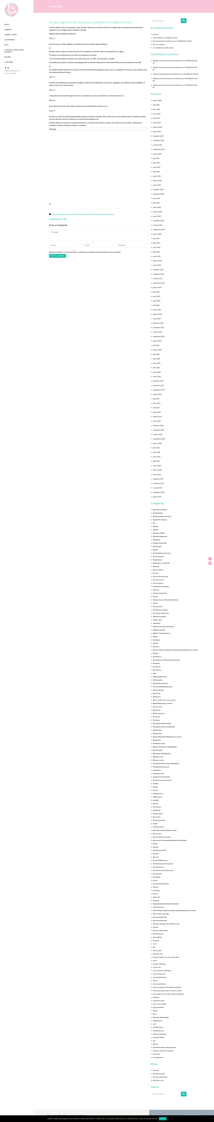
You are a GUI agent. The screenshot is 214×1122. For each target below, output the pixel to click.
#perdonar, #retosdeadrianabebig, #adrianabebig (169, 840)
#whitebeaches (158, 934)
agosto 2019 (157, 394)
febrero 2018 (157, 470)
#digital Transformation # (161, 633)
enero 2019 (157, 421)
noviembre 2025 (158, 140)
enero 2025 (157, 185)
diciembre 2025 (158, 136)
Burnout (156, 34)
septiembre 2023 (159, 229)
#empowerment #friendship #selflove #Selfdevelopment (83, 214)
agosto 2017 (157, 497)
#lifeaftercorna (158, 757)
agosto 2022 (157, 287)
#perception (157, 834)
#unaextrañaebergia (160, 917)
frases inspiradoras (159, 984)
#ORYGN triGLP (158, 827)
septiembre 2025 (159, 149)
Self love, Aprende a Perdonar (163, 1051)
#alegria (155, 526)
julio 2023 (156, 238)
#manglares (157, 770)
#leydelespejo (158, 750)
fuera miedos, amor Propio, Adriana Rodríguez (168, 994)
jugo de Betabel (158, 1007)
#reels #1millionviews (160, 860)
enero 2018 (157, 474)
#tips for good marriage (161, 914)
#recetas (156, 854)
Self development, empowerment (164, 1047)
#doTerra (156, 647)
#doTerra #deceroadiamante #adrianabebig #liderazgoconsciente (175, 650)
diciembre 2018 (158, 425)
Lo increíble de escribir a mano (163, 48)
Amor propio (157, 950)
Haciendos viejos (159, 1001)
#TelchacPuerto (158, 907)
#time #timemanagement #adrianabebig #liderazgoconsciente (174, 910)
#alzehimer (156, 540)
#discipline (156, 640)
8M (154, 947)
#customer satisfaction (161, 613)
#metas (155, 787)
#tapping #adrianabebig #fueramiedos (166, 904)
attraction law (158, 954)
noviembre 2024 (158, 194)
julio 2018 (156, 448)
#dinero (155, 636)
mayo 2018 (156, 457)
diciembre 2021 (158, 323)
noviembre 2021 (158, 327)
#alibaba (155, 530)
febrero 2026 (157, 127)
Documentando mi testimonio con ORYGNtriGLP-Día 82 (178, 74)
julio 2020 (156, 354)
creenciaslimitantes (159, 977)
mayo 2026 (156, 114)
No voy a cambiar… (159, 44)
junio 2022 (156, 296)
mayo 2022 (156, 301)
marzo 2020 (157, 372)
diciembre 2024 (158, 189)
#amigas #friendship (160, 543)
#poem (155, 844)
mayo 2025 (156, 167)
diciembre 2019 (158, 381)
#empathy (156, 663)
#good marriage (158, 690)
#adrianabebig (158, 513)
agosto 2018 (157, 443)
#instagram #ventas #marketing (164, 727)
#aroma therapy (158, 556)
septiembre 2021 (159, 336)
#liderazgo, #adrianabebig (161, 753)
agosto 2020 (157, 350)
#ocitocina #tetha (159, 820)
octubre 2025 (157, 145)
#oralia (155, 824)
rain (154, 1041)
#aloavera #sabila (159, 533)
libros (155, 1014)
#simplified (156, 877)
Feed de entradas (159, 1074)
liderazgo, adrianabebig (161, 1017)
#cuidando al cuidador (160, 610)
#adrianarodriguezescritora (162, 516)
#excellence (157, 670)
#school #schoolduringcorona (163, 870)
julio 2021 (156, 345)
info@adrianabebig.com (12, 71)
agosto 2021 (157, 341)
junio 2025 (156, 163)
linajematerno (157, 1021)
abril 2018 (156, 461)
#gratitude (156, 693)
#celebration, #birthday (161, 586)
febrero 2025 (157, 180)
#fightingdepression (160, 677)
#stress (155, 894)
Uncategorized (158, 1057)
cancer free (157, 967)
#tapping (156, 900)
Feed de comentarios (160, 1077)
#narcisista (156, 817)
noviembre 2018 (158, 430)
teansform (156, 1054)
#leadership (157, 740)
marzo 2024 (157, 207)
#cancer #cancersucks (160, 576)
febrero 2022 (157, 314)
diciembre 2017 (158, 479)
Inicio (6, 24)
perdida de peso (158, 1031)
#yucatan (156, 940)
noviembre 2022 (158, 274)
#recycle (156, 857)
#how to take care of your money (164, 700)
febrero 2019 (157, 416)
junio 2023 (156, 243)
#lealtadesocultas (159, 743)
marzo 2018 (157, 465)
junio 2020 (156, 359)
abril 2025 (156, 172)
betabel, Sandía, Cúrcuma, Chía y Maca (166, 957)
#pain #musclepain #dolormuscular (165, 830)
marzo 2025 (157, 176)
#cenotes (156, 590)
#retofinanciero (158, 867)
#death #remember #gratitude (163, 626)
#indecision (157, 710)
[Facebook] (210, 559)
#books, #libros (158, 570)
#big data (156, 566)
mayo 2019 (156, 403)
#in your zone (157, 707)
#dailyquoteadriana (159, 616)
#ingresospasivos (159, 713)
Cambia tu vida (10, 35)
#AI (154, 523)
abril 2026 (156, 118)
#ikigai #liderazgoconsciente (162, 703)
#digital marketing (159, 630)
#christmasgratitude (160, 593)
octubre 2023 (157, 225)
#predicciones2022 (159, 850)
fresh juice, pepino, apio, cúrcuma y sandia (167, 991)
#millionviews (157, 797)
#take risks (156, 897)
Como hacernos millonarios (162, 970)
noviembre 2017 (158, 483)
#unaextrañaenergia (160, 920)
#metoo (155, 790)
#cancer (155, 573)
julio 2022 (156, 292)
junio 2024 (156, 198)
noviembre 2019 (158, 385)
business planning (159, 964)
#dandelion (156, 623)
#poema (155, 847)
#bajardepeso (157, 560)
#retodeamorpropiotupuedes (163, 864)
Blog (6, 45)
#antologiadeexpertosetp (162, 553)
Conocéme (8, 62)
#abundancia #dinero (160, 510)
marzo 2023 (157, 256)
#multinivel (156, 810)
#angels (155, 550)
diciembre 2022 (158, 270)
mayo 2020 (156, 363)
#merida (155, 783)
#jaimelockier (157, 730)
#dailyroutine (157, 620)
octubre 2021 (157, 332)
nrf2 (154, 1024)
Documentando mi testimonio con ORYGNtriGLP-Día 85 (172, 41)
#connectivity (157, 606)
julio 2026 (156, 105)
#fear (154, 673)
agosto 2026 (157, 100)
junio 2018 (156, 452)
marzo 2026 (157, 123)
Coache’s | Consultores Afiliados (14, 51)
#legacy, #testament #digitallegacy (165, 747)
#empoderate (56, 214)
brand (155, 960)
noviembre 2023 (158, 221)
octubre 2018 (157, 434)
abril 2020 (156, 368)
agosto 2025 (157, 154)
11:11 (155, 944)
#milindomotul (158, 793)
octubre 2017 (157, 488)
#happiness (157, 697)
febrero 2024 (157, 212)
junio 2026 (156, 109)
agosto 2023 (157, 234)
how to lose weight (159, 1004)
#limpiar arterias (158, 760)
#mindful (156, 800)
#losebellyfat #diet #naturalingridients (166, 763)
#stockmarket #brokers (161, 884)
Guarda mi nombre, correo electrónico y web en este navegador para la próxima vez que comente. (85, 252)
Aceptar (163, 1118)
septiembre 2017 (159, 492)
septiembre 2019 (159, 390)
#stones (156, 887)
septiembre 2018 (159, 439)
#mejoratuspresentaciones (162, 780)
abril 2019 (156, 408)
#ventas (155, 927)
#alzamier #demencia (160, 536)
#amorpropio (157, 546)
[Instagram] (210, 563)
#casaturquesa (158, 583)
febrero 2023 (157, 261)
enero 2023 (157, 265)
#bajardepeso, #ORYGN (161, 563)
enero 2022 (157, 319)
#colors (155, 603)
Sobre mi (7, 30)
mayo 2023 (156, 247)
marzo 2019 (157, 412)
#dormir (155, 643)
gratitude (156, 997)
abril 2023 (156, 252)
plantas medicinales (159, 1034)
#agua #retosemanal (160, 520)
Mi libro (7, 57)
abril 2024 (156, 203)
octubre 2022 (157, 278)
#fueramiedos (157, 680)
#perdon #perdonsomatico (162, 837)
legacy (155, 1011)
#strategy (156, 890)
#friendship (109, 214)
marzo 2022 (157, 310)
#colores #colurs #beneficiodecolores (166, 600)
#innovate (156, 717)
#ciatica (155, 596)
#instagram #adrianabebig (162, 723)
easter (155, 980)
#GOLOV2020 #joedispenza (162, 687)
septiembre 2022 (159, 283)
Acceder (156, 1070)
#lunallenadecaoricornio (161, 767)
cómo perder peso (159, 974)
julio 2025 (156, 158)
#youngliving (157, 937)
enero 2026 (157, 131)
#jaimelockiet (157, 733)
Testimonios (9, 40)
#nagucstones (158, 814)
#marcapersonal (158, 773)
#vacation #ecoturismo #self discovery (166, 924)
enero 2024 (157, 216)
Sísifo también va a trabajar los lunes (165, 38)
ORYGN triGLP (158, 1027)
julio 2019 (156, 399)
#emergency (157, 657)
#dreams (156, 653)
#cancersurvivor (158, 580)
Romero (155, 1044)
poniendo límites (158, 1037)
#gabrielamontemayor (160, 683)
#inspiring (156, 720)
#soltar (155, 880)
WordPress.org (158, 1080)
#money (155, 803)
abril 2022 (156, 305)
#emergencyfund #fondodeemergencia (166, 660)
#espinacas (157, 667)
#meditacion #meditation (161, 777)
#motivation (157, 807)
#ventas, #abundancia (160, 930)
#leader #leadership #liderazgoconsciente (167, 737)
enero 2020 (157, 376)
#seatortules (157, 874)
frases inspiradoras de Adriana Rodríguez (167, 987)
